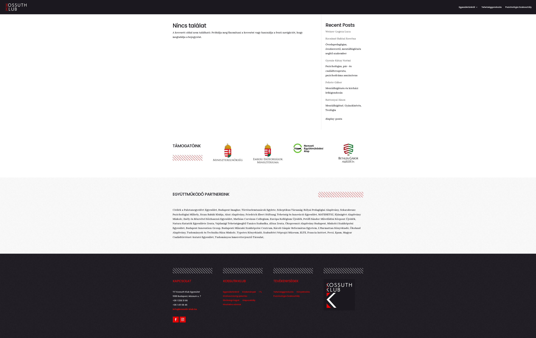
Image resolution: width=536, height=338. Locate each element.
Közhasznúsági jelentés (235, 296)
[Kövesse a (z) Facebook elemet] (176, 319)
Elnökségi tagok (231, 300)
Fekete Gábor (334, 82)
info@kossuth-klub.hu (185, 309)
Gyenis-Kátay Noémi (338, 60)
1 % (260, 292)
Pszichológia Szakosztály (518, 7)
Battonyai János (335, 99)
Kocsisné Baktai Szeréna (341, 38)
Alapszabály (248, 300)
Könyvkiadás (303, 292)
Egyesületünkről (467, 7)
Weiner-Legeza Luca (338, 31)
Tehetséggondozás (491, 7)
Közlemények (249, 292)
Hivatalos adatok (232, 304)
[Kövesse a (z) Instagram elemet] (183, 319)
